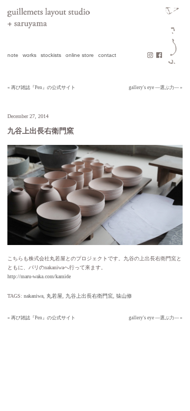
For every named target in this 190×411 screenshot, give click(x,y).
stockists (51, 55)
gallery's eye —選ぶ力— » (156, 87)
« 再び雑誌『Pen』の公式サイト (41, 87)
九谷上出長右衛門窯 (89, 296)
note (12, 55)
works (29, 55)
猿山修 (124, 296)
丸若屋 (54, 296)
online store (79, 55)
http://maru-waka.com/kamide (39, 276)
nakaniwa (33, 296)
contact (107, 55)
